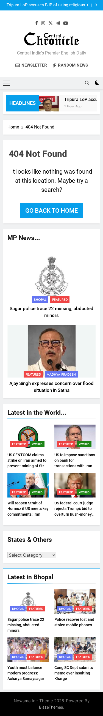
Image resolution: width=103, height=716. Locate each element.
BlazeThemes (51, 707)
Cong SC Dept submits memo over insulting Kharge (73, 673)
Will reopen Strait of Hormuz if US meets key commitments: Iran (28, 508)
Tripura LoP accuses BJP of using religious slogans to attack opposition (46, 5)
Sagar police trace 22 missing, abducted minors (25, 625)
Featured (60, 299)
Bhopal (40, 299)
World (37, 444)
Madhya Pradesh (61, 374)
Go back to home (51, 210)
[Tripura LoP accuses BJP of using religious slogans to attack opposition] (47, 106)
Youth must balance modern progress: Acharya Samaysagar (25, 673)
